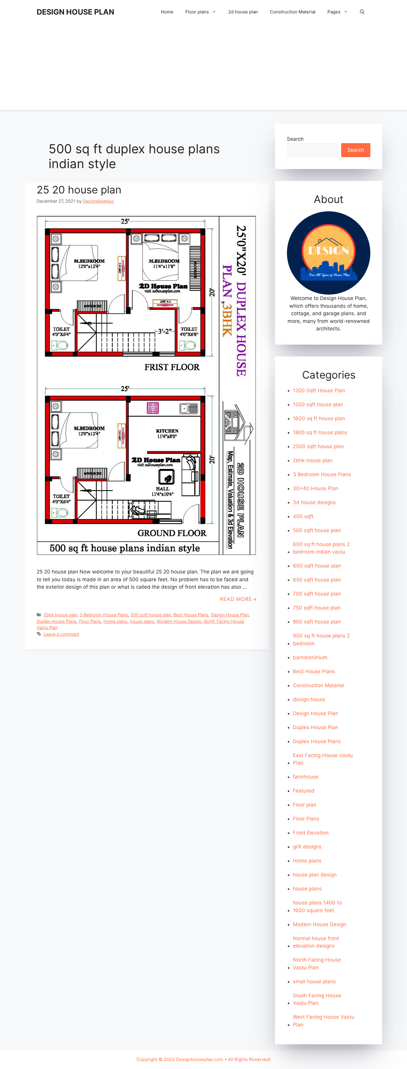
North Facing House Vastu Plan (317, 963)
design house (309, 699)
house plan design (315, 875)
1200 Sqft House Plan (319, 390)
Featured (303, 791)
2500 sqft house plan (318, 446)
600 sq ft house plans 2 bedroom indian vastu (321, 548)
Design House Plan (229, 614)
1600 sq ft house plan (319, 418)
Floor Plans (90, 621)
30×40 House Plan (315, 488)
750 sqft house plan (317, 608)
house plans (142, 621)
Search (295, 139)
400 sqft (303, 516)
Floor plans (197, 12)
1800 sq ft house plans (320, 432)
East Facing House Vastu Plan (323, 759)
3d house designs (314, 502)
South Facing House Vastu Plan (317, 999)
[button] (362, 12)
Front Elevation (311, 833)
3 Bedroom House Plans (104, 614)
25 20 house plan (79, 189)
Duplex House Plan (315, 727)
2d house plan (243, 12)
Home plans (115, 621)
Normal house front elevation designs (316, 942)
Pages (334, 12)
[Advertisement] (203, 68)
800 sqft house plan (317, 622)
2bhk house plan (60, 614)
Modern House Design (179, 621)
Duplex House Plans (57, 621)
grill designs (307, 847)
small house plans (314, 981)
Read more (236, 599)
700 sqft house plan (317, 594)
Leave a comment (61, 634)
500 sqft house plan (151, 614)
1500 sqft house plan (318, 404)
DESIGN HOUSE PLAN (75, 11)
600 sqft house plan (317, 566)
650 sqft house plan (317, 580)
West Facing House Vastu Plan (323, 1021)
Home (167, 12)
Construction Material (293, 12)
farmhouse (306, 777)
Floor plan (304, 805)
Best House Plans (191, 614)
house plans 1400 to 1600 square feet (317, 906)
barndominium (310, 657)
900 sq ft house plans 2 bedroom (321, 639)
